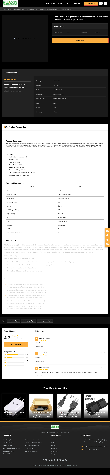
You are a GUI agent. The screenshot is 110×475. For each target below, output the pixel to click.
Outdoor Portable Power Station (33, 440)
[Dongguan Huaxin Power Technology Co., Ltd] (10, 3)
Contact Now (91, 3)
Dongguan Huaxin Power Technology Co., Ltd (55, 465)
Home (47, 3)
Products (53, 3)
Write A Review (16, 344)
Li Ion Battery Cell (7, 440)
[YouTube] (52, 460)
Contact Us (69, 3)
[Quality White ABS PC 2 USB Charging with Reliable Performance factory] (14, 406)
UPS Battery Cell (7, 445)
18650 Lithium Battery (9, 451)
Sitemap (53, 454)
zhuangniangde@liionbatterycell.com (97, 446)
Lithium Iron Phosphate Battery (33, 442)
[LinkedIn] (49, 460)
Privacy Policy (54, 451)
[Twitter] (46, 460)
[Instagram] (54, 460)
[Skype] (60, 460)
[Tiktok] (57, 460)
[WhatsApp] (63, 460)
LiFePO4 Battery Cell (8, 442)
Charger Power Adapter (19, 9)
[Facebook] (43, 460)
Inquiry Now (80, 40)
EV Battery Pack (29, 448)
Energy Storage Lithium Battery (11, 448)
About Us (61, 3)
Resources (77, 3)
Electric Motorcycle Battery (32, 445)
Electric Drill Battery (8, 454)
